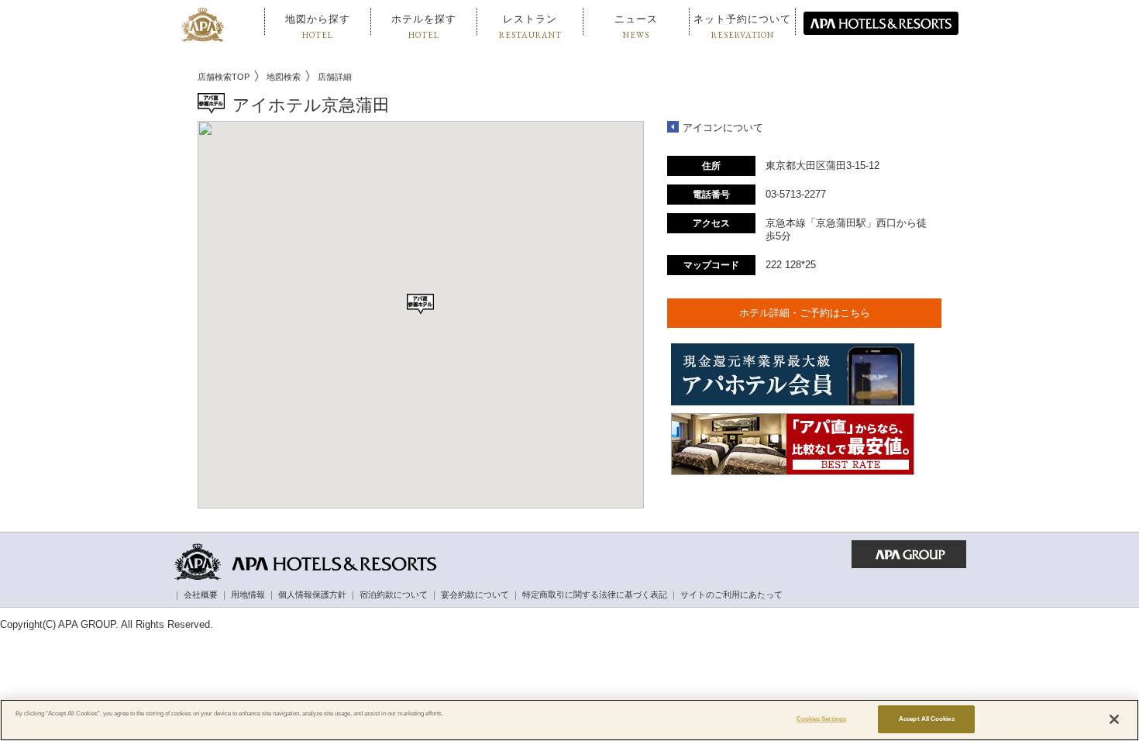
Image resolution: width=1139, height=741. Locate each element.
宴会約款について (475, 594)
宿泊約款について (394, 594)
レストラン (530, 26)
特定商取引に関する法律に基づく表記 (594, 594)
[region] (569, 720)
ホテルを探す (423, 26)
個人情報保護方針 (312, 594)
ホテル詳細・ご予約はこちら (804, 313)
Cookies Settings (821, 718)
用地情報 (248, 594)
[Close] (1114, 719)
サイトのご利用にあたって (731, 594)
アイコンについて (723, 127)
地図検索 (284, 76)
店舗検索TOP (223, 76)
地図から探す (317, 26)
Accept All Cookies (926, 718)
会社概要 (201, 594)
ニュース (636, 26)
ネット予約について (742, 26)
